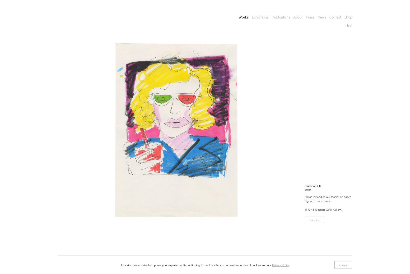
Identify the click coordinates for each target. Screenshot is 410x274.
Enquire (314, 220)
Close (343, 264)
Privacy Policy (280, 265)
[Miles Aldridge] (76, 16)
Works (243, 16)
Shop (348, 16)
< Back (348, 25)
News (321, 16)
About (298, 16)
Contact (335, 16)
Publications (281, 16)
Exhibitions (260, 16)
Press (310, 16)
